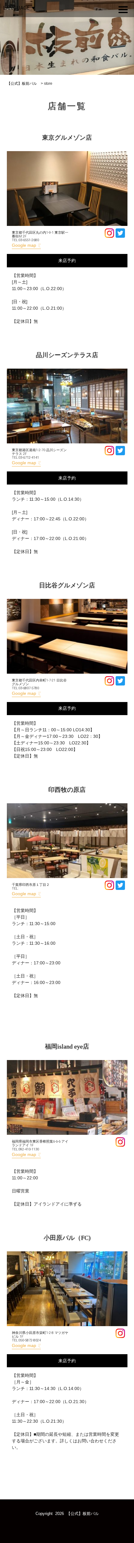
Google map (24, 245)
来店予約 (67, 260)
